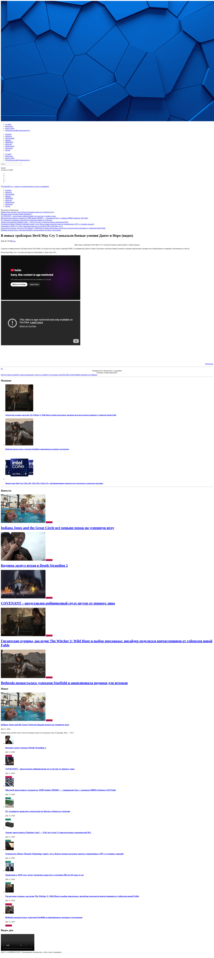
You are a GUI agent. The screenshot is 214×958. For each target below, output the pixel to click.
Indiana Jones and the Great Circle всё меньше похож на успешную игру (27, 212)
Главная (8, 134)
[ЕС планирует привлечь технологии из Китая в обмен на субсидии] (9, 807)
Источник (209, 364)
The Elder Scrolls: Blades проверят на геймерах (72, 375)
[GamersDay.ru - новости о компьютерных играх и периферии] (25, 186)
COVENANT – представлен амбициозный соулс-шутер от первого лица (28, 216)
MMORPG (9, 142)
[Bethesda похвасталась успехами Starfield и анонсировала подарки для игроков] (19, 445)
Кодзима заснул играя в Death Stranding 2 (16, 214)
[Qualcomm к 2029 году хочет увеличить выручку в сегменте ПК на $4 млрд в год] (9, 871)
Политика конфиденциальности (17, 130)
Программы (9, 138)
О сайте (8, 124)
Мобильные (9, 146)
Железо (8, 140)
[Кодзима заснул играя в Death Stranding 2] (23, 560)
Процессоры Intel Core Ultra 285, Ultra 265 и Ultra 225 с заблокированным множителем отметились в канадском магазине (54, 483)
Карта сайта (9, 128)
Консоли (8, 144)
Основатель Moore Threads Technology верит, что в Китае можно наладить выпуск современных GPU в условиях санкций (47, 224)
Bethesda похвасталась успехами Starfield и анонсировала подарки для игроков (31, 230)
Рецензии (9, 148)
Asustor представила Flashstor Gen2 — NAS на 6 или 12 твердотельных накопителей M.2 (34, 222)
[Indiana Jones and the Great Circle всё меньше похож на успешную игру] (23, 522)
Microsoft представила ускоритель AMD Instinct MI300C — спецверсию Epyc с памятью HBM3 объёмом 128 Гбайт (44, 218)
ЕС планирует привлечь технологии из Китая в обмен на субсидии (26, 220)
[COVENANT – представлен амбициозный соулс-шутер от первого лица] (23, 598)
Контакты (9, 126)
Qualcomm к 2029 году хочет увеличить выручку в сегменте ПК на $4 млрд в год (32, 226)
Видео (7, 150)
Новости (8, 136)
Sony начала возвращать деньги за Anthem (24, 375)
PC (2, 369)
